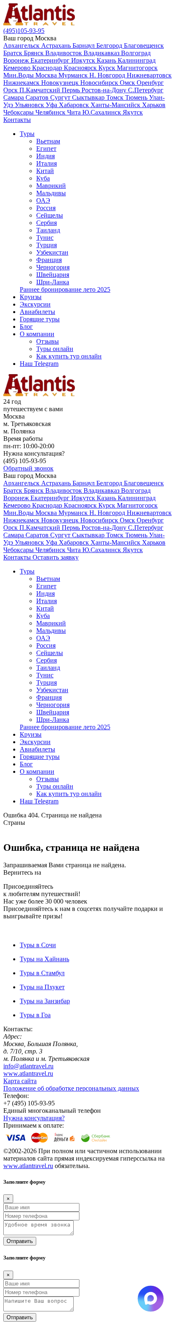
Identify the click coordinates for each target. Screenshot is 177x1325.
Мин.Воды (19, 75)
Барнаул (84, 45)
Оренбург (150, 82)
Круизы (31, 296)
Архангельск (22, 45)
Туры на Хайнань (44, 958)
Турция (46, 244)
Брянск (34, 52)
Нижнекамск (22, 82)
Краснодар (48, 67)
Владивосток (64, 52)
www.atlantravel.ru (28, 1073)
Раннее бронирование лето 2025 (65, 289)
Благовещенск (144, 45)
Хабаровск (75, 104)
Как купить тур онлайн (69, 356)
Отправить (20, 1241)
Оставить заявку (56, 557)
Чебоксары (19, 112)
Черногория (53, 267)
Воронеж (16, 60)
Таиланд (48, 230)
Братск (13, 52)
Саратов (38, 97)
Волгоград (136, 52)
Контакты (17, 119)
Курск (107, 67)
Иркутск (84, 60)
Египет (46, 148)
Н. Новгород (108, 75)
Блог (26, 326)
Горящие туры (40, 319)
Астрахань (56, 45)
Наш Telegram (39, 363)
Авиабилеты (37, 311)
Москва (46, 75)
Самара (14, 97)
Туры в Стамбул (42, 972)
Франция (49, 259)
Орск (11, 90)
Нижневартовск (149, 75)
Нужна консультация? (34, 1117)
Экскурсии (35, 304)
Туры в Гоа (35, 1014)
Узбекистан (52, 252)
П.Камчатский (40, 90)
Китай (45, 170)
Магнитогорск (137, 67)
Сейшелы (49, 215)
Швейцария (52, 274)
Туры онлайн (54, 348)
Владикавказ (102, 52)
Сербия (46, 222)
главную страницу (69, 872)
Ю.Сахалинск (102, 112)
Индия (45, 155)
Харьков (153, 104)
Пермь (72, 90)
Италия (46, 163)
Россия (46, 207)
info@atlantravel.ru (28, 1066)
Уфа (52, 104)
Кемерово (17, 67)
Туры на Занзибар (45, 1000)
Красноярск (81, 67)
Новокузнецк (60, 82)
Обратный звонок (28, 468)
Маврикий (51, 185)
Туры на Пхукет (42, 986)
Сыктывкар (89, 97)
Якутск (133, 112)
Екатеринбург (50, 60)
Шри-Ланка (52, 282)
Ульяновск (30, 104)
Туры (27, 133)
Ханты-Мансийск (116, 104)
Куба (43, 178)
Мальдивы (51, 193)
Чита (74, 112)
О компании (37, 333)
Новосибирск (100, 82)
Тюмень (137, 97)
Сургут (61, 97)
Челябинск (51, 112)
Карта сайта (20, 1080)
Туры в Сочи (38, 944)
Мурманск (73, 75)
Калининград (137, 60)
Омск (128, 82)
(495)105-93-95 (23, 30)
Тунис (45, 237)
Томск (115, 97)
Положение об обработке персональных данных (71, 1088)
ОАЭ (43, 200)
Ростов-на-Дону (105, 90)
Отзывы (47, 341)
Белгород (110, 45)
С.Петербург (145, 90)
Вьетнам (48, 141)
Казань (107, 60)
